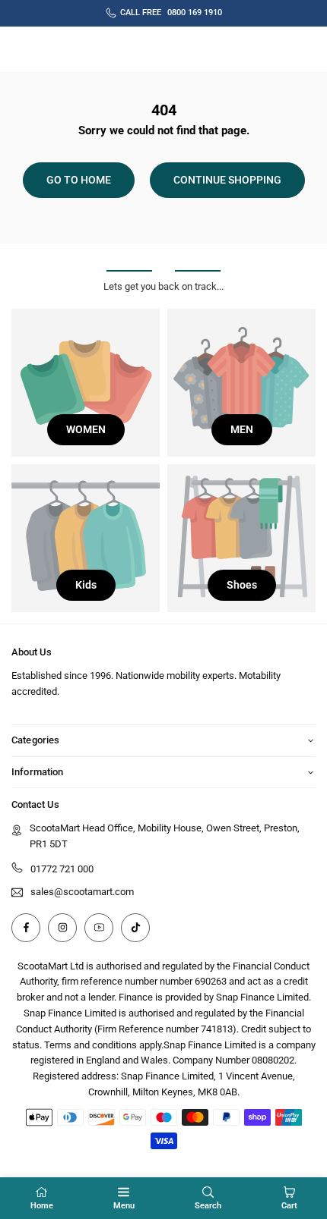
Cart (289, 1206)
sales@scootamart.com (82, 892)
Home (41, 1206)
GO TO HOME (78, 180)
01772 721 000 (62, 869)
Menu (124, 1206)
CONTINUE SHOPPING (227, 180)
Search (208, 1206)
